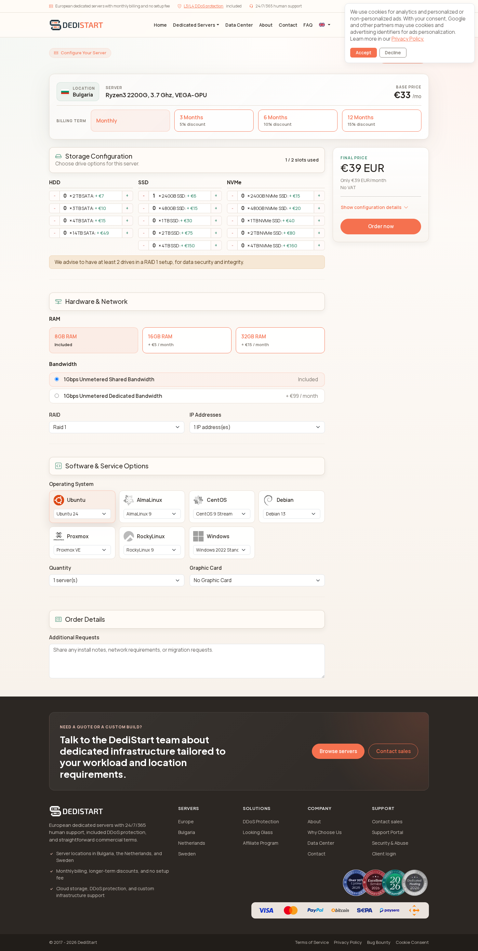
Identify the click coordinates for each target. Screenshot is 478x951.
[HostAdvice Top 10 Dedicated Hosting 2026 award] (414, 882)
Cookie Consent (412, 942)
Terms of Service (312, 942)
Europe (186, 821)
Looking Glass (258, 832)
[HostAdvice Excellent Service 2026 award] (375, 882)
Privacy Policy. (408, 38)
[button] (324, 25)
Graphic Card (206, 568)
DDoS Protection (261, 821)
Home (160, 25)
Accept (363, 53)
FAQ (307, 25)
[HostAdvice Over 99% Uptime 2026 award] (356, 882)
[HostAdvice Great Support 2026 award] (395, 882)
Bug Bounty (379, 942)
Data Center (239, 25)
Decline (393, 53)
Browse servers (338, 751)
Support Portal (387, 832)
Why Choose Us (325, 832)
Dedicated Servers (194, 25)
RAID (54, 414)
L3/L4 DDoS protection (203, 6)
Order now (381, 226)
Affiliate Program (260, 843)
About (265, 25)
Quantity (60, 568)
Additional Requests (74, 637)
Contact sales (393, 751)
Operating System (71, 484)
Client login (384, 854)
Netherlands (191, 843)
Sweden (187, 854)
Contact (288, 25)
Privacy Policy (348, 942)
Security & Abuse (390, 843)
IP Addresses (205, 414)
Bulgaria (186, 832)
